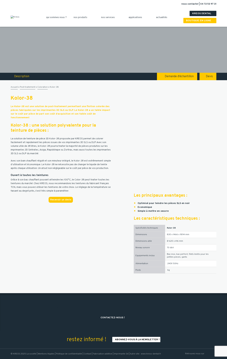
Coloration (42, 87)
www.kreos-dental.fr (151, 353)
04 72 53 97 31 (208, 4)
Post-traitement (27, 87)
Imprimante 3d (121, 353)
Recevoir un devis (60, 199)
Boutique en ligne (200, 20)
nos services (109, 17)
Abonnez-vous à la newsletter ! (137, 339)
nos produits (82, 17)
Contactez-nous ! (114, 317)
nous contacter (190, 4)
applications (137, 17)
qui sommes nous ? (57, 17)
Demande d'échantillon (179, 76)
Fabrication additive (102, 353)
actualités (163, 17)
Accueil (14, 87)
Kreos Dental (203, 13)
